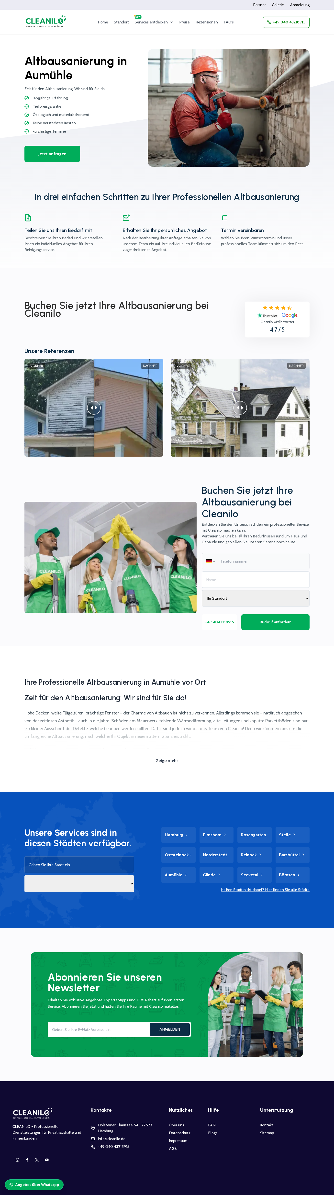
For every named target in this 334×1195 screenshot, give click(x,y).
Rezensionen (207, 22)
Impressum (178, 1140)
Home (103, 22)
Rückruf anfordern (275, 622)
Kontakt (266, 1125)
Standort (121, 22)
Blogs (212, 1133)
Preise (184, 22)
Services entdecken (151, 22)
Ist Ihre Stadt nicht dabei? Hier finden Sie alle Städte (265, 889)
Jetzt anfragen (52, 154)
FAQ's (229, 22)
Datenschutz (179, 1133)
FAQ (212, 1125)
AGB (173, 1148)
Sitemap (267, 1133)
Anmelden (169, 1029)
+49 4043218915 (219, 622)
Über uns (176, 1125)
